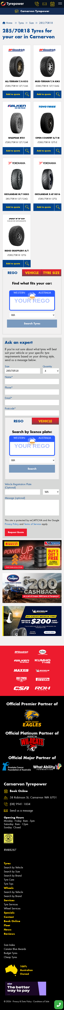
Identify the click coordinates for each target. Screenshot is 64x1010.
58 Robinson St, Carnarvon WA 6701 (33, 797)
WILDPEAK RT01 (16, 138)
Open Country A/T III (47, 138)
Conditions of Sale (41, 1001)
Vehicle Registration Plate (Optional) (18, 486)
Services (9, 900)
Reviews (9, 934)
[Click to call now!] (37, 4)
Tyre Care (9, 879)
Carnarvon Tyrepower (34, 11)
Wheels (9, 888)
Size (7, 366)
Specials (9, 912)
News (7, 929)
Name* (9, 377)
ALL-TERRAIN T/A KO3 (16, 81)
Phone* (9, 387)
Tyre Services (11, 904)
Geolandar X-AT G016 (47, 194)
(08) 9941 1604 (20, 804)
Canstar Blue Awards (15, 949)
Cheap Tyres (10, 957)
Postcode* (10, 408)
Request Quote (16, 532)
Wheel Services (12, 908)
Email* (8, 398)
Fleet (7, 925)
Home (8, 23)
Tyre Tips (8, 883)
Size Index (9, 945)
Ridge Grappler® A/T (17, 250)
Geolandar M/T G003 (16, 194)
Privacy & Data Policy (22, 1001)
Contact (9, 917)
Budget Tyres (10, 953)
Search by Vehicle (13, 867)
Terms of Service (32, 524)
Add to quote (13, 94)
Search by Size (12, 871)
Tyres (7, 863)
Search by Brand (13, 875)
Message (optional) (15, 498)
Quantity (47, 366)
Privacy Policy (12, 524)
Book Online (12, 921)
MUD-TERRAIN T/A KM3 (47, 81)
